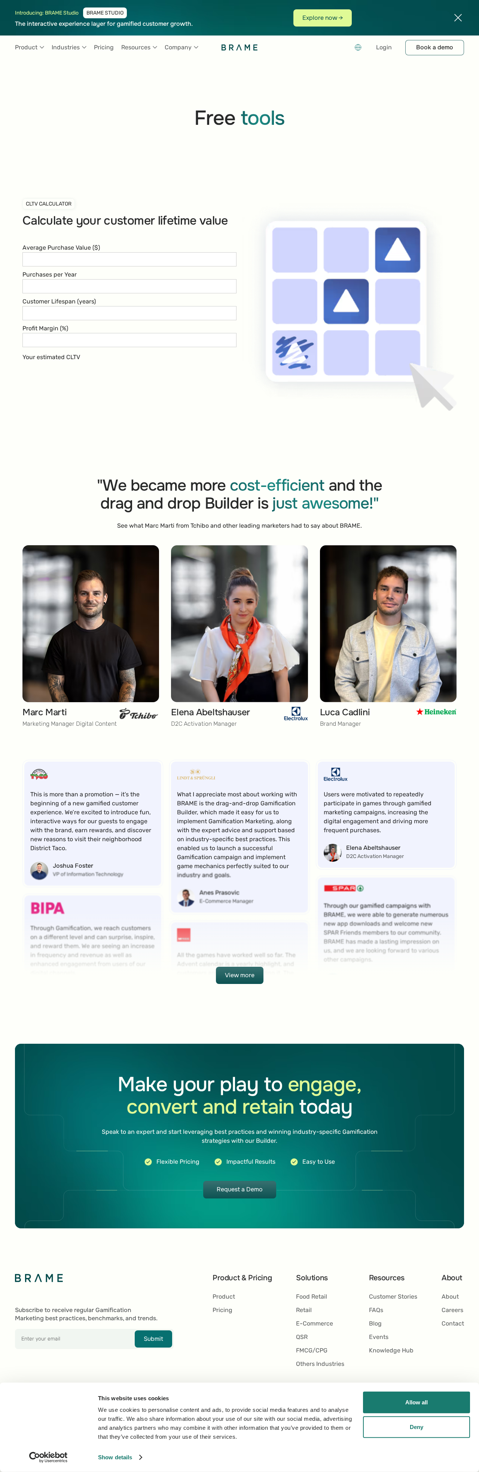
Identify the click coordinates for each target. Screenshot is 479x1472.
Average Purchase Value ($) (61, 247)
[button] (29, 47)
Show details (115, 1457)
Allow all (416, 1402)
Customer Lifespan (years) (59, 301)
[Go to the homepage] (39, 1277)
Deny (416, 1426)
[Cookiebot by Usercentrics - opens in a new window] (48, 1457)
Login (384, 47)
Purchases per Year (49, 274)
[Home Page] (239, 47)
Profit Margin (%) (45, 328)
